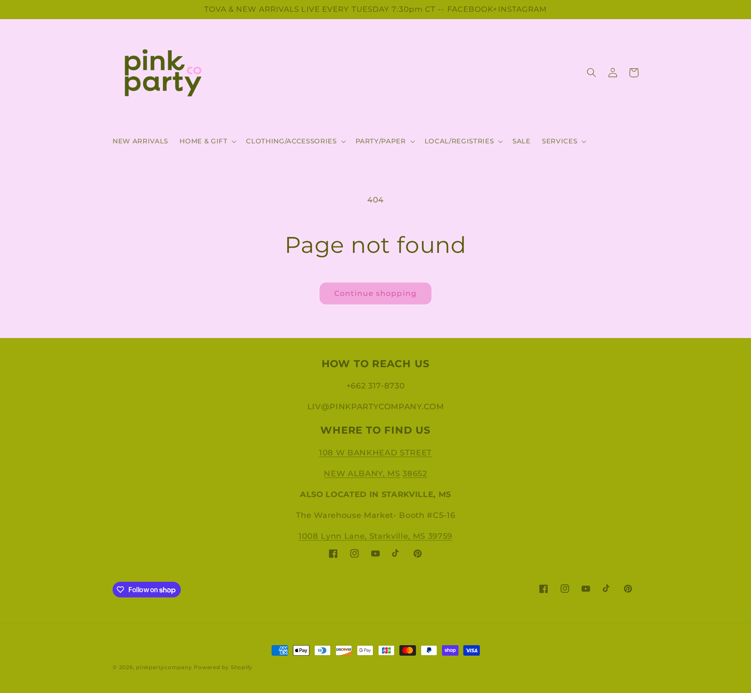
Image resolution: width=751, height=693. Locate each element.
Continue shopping (375, 293)
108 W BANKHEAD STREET (375, 452)
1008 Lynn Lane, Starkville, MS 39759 (375, 535)
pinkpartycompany (164, 667)
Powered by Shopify (223, 667)
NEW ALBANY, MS (362, 473)
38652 (414, 473)
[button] (207, 141)
